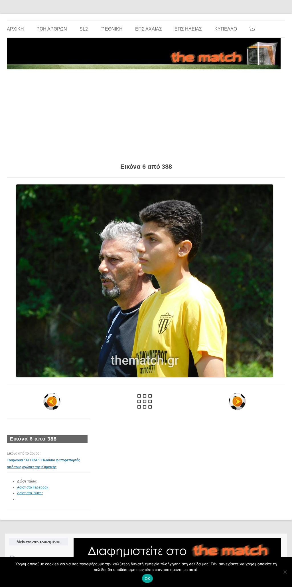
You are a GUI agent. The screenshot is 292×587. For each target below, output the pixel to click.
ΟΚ (147, 578)
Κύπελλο (225, 29)
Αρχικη (15, 29)
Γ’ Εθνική (111, 29)
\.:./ (252, 29)
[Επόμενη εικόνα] (237, 401)
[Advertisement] (146, 114)
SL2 (84, 29)
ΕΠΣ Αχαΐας (148, 29)
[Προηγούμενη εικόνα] (52, 401)
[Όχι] (285, 572)
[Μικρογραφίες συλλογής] (144, 401)
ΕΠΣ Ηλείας (188, 29)
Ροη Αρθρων (51, 29)
